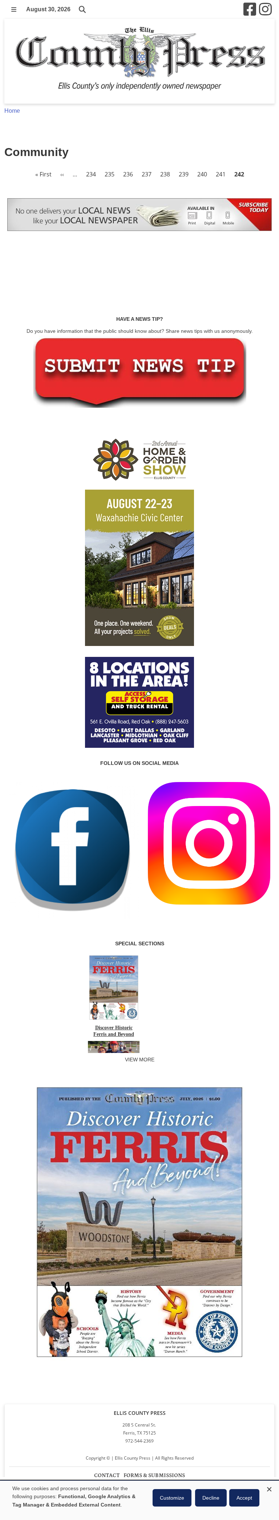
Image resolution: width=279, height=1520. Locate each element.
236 (128, 174)
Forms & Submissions (154, 1475)
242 (239, 174)
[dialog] (139, 1500)
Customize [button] (172, 1498)
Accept (244, 1498)
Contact (107, 1475)
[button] (13, 9)
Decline (210, 1498)
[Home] (139, 61)
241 (221, 174)
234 (91, 174)
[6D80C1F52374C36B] (139, 1361)
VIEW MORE (139, 1059)
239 (184, 174)
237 (146, 174)
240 (202, 174)
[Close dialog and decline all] (269, 1488)
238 (165, 174)
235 (109, 174)
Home (12, 111)
